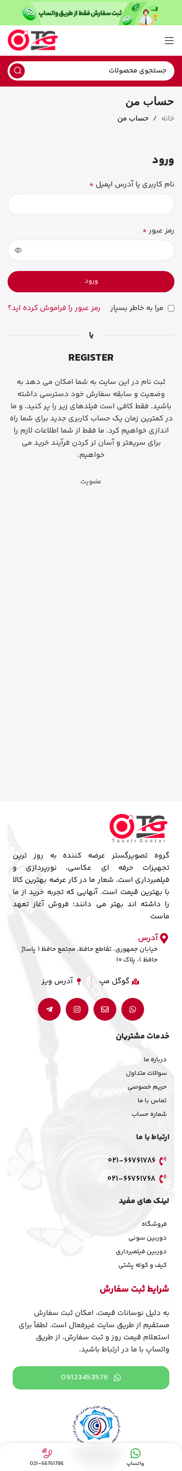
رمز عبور (158, 231)
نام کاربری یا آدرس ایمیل (131, 185)
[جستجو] (17, 71)
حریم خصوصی (147, 1087)
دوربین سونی (147, 1238)
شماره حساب (149, 1114)
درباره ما (155, 1060)
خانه (167, 119)
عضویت (91, 482)
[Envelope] (105, 1009)
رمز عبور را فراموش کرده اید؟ (54, 308)
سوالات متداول (146, 1073)
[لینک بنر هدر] (91, 12)
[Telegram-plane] (49, 1009)
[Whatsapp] (132, 1009)
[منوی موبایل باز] (169, 40)
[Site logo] (33, 40)
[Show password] (18, 250)
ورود (91, 281)
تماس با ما (152, 1101)
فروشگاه (154, 1224)
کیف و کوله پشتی (142, 1265)
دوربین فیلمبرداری (141, 1252)
